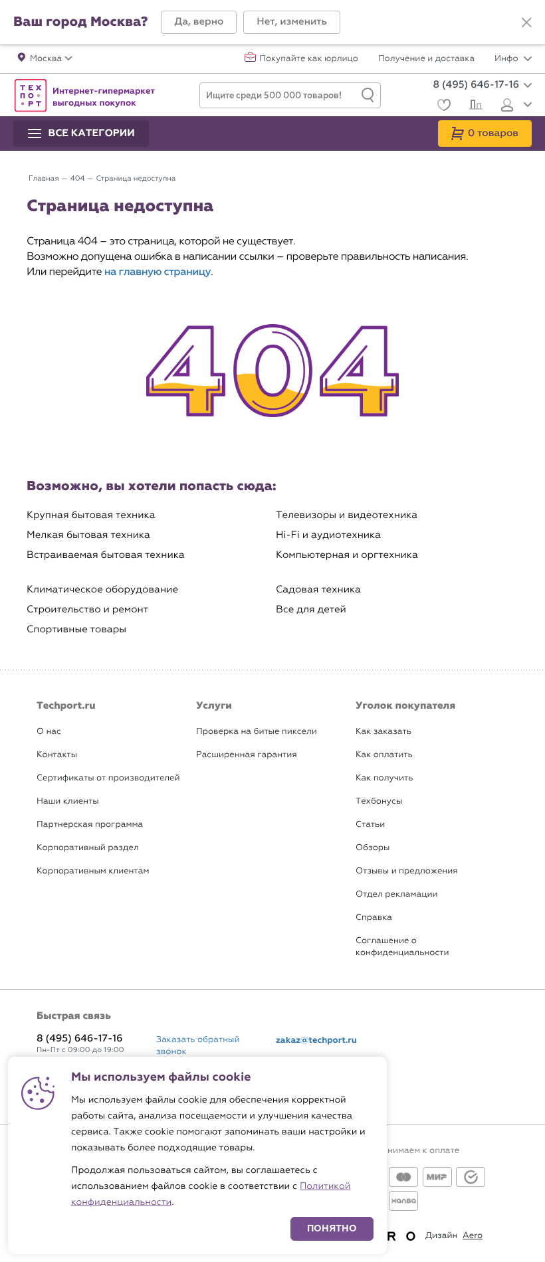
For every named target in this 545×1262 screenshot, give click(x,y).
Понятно (332, 1228)
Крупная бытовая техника (91, 515)
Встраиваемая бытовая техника (106, 555)
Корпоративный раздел (88, 848)
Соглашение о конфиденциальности (402, 947)
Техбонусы (379, 801)
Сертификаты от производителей (108, 778)
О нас (49, 732)
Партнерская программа (90, 825)
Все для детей (311, 609)
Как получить (384, 778)
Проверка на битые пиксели (256, 732)
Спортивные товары (76, 629)
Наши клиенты (68, 801)
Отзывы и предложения (407, 871)
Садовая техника (318, 589)
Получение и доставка (426, 59)
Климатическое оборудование (102, 589)
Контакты (57, 755)
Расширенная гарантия (246, 755)
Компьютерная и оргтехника (347, 555)
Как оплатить (384, 755)
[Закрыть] (526, 22)
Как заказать (383, 732)
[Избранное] (442, 106)
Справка (374, 918)
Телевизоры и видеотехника (346, 515)
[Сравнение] (474, 106)
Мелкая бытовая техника (88, 535)
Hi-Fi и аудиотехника (328, 535)
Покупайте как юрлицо (308, 59)
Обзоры (372, 848)
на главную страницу (157, 272)
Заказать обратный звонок (198, 1046)
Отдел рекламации (397, 894)
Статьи (370, 825)
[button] (199, 22)
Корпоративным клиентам (93, 871)
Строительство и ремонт (87, 609)
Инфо (507, 59)
